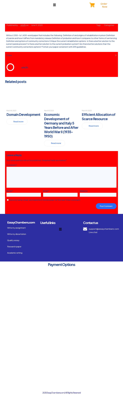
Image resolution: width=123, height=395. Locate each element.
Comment (11, 165)
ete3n (23, 25)
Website (83, 191)
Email (46, 191)
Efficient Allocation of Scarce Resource (98, 116)
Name (9, 191)
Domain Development (23, 114)
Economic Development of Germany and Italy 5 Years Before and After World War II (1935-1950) (61, 125)
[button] (54, 4)
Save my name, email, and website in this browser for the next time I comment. (45, 200)
